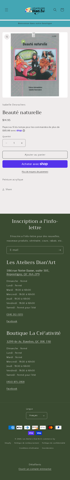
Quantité (6, 136)
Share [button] (9, 189)
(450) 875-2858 (15, 381)
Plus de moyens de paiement (35, 172)
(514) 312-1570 (15, 314)
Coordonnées (48, 448)
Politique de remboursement (26, 443)
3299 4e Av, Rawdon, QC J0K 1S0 (29, 341)
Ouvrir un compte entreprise (35, 469)
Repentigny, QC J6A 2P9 (23, 274)
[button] (6, 9)
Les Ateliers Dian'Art (32, 439)
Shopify (8, 443)
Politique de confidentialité (53, 443)
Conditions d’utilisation (29, 448)
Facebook (12, 321)
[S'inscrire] (59, 250)
